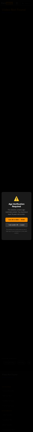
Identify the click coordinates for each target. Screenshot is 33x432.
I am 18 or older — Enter (16, 219)
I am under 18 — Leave (16, 225)
